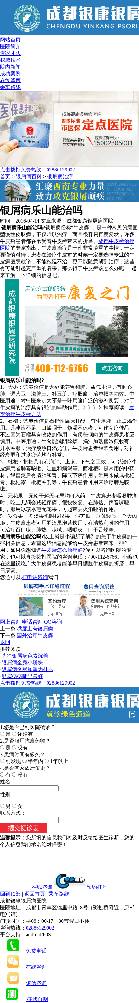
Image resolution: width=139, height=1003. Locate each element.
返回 (5, 642)
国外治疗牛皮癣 (35, 635)
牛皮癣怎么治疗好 (62, 550)
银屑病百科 (29, 176)
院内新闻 (10, 67)
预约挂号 (97, 887)
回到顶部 (10, 894)
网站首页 (10, 39)
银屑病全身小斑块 (22, 662)
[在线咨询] (69, 200)
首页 (5, 176)
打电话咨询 (35, 577)
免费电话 (36, 951)
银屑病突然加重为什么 (27, 669)
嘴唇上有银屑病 (35, 628)
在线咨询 (42, 887)
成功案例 (10, 73)
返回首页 (34, 894)
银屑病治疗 (60, 176)
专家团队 (10, 53)
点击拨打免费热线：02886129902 (37, 169)
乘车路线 (10, 87)
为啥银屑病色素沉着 (25, 656)
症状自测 (37, 999)
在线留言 (10, 80)
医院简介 (10, 46)
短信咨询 (36, 983)
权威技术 (10, 60)
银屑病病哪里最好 (22, 676)
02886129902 (40, 928)
